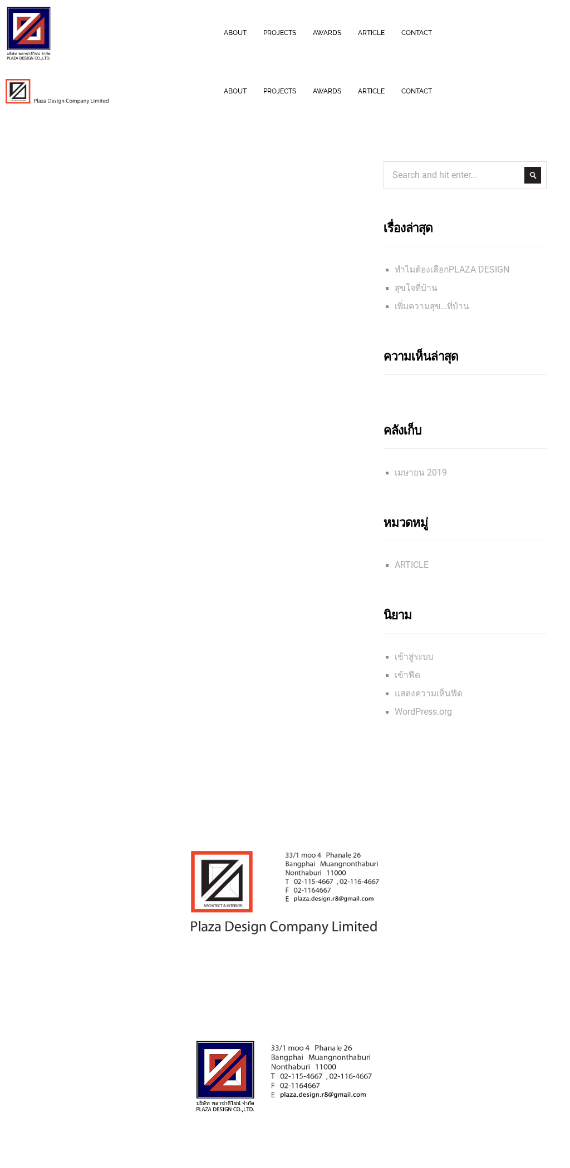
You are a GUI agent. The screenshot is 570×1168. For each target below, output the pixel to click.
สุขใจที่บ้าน (416, 288)
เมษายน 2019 (421, 473)
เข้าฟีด (407, 675)
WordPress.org (423, 712)
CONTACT (416, 33)
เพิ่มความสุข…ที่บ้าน (432, 306)
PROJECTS (279, 33)
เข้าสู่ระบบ (414, 657)
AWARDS (327, 33)
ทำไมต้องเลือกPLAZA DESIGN (452, 270)
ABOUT (235, 33)
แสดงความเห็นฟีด (429, 694)
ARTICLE (371, 33)
